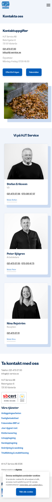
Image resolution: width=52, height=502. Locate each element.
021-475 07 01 (13, 333)
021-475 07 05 (13, 263)
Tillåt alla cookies (26, 491)
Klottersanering (9, 433)
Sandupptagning (9, 442)
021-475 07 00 (9, 48)
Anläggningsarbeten (11, 413)
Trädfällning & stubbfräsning (15, 452)
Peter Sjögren (16, 253)
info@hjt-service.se (12, 52)
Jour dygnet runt (9, 428)
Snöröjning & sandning (12, 447)
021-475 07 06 (13, 193)
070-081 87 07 (28, 193)
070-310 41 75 (27, 263)
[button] (48, 5)
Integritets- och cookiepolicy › (31, 484)
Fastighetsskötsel (10, 418)
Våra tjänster (10, 408)
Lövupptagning (8, 437)
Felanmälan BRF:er (10, 423)
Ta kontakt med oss (20, 363)
